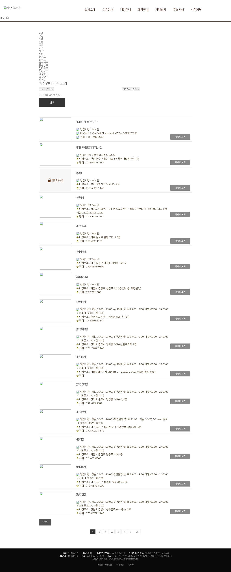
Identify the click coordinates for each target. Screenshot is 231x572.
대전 (41, 48)
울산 (41, 51)
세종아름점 (81, 356)
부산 (41, 36)
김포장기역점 (82, 329)
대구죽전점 (81, 411)
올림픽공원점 (82, 277)
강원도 (42, 59)
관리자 (131, 565)
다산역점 (80, 197)
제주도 (42, 80)
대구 (41, 39)
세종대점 (80, 439)
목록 (45, 522)
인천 (41, 42)
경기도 (42, 56)
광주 (41, 45)
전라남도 (43, 71)
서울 (41, 33)
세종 (41, 54)
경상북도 (43, 74)
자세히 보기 (180, 137)
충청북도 (43, 62)
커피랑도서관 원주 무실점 (87, 122)
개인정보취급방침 (104, 565)
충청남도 (43, 65)
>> (137, 532)
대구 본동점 (81, 226)
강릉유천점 (81, 494)
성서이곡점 (81, 467)
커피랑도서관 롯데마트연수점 (89, 147)
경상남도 (43, 77)
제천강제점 (81, 301)
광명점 (79, 173)
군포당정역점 (82, 384)
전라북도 (43, 68)
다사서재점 (81, 251)
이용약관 (120, 565)
